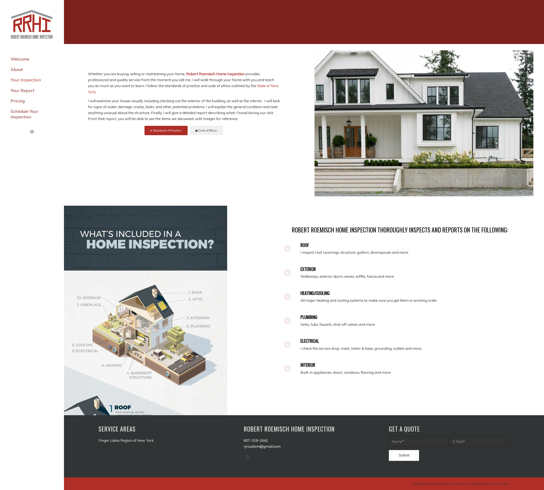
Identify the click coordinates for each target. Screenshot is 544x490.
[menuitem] (31, 59)
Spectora (488, 483)
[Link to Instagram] (32, 131)
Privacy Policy (502, 483)
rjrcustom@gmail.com (262, 446)
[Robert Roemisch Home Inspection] (31, 24)
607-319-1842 (256, 440)
